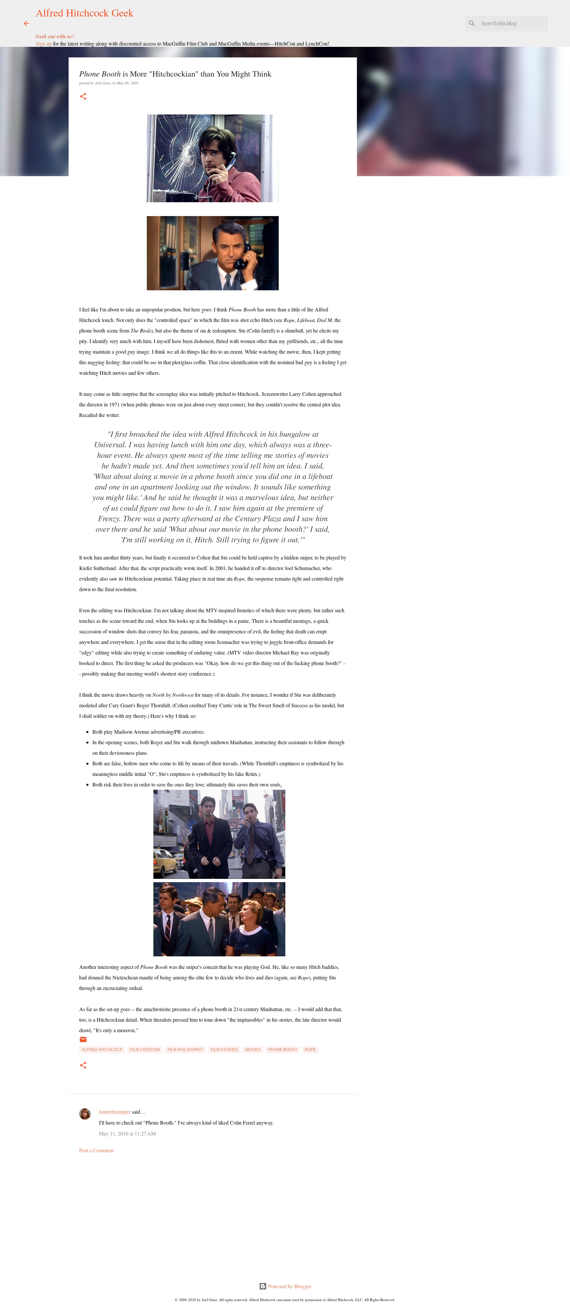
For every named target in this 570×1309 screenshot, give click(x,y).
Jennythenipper (115, 1111)
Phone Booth (282, 1049)
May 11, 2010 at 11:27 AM (127, 1133)
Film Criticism (145, 1049)
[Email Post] (83, 1042)
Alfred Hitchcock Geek (85, 12)
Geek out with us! (55, 36)
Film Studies (224, 1049)
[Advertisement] (213, 1220)
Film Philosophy (185, 1049)
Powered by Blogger (289, 1286)
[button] (83, 96)
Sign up (44, 43)
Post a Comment (96, 1150)
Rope (310, 1049)
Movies (253, 1049)
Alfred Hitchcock (102, 1049)
